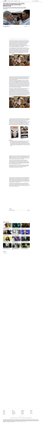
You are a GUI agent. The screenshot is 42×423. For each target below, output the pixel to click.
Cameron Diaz (31, 412)
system (13, 90)
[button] (38, 0)
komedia (22, 122)
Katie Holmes (4, 412)
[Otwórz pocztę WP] (32, 0)
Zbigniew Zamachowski (14, 412)
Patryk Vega (4, 411)
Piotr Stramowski (13, 411)
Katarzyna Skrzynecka (13, 413)
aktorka (10, 156)
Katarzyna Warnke (31, 413)
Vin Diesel (31, 411)
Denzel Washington (22, 413)
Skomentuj (26, 26)
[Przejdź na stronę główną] (3, 1)
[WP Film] (6, 0)
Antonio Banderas (22, 412)
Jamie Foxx (4, 413)
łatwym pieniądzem (20, 52)
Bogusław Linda (22, 411)
